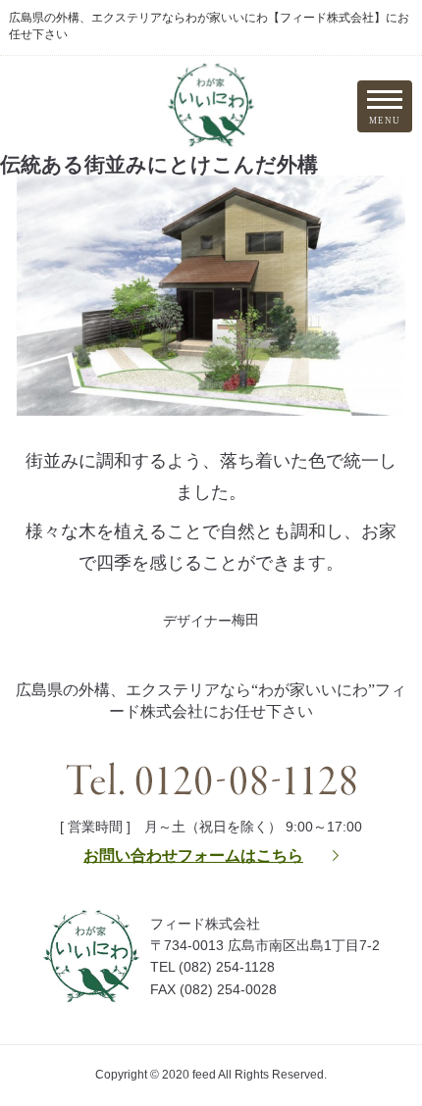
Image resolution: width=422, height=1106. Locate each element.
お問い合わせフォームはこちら (193, 855)
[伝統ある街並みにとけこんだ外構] (211, 399)
